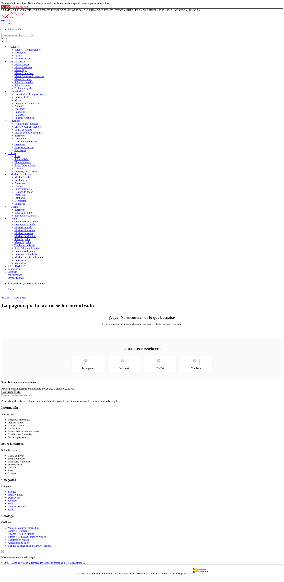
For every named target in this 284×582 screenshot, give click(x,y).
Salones (15, 46)
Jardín (14, 218)
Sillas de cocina (22, 85)
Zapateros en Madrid (18, 539)
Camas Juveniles (23, 129)
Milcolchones (15, 274)
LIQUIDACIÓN (17, 266)
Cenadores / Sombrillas (26, 254)
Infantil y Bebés (29, 141)
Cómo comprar (16, 455)
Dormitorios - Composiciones (29, 94)
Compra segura (16, 425)
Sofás (13, 153)
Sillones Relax (21, 159)
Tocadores (19, 109)
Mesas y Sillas (18, 61)
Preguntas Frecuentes (19, 419)
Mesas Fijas (20, 70)
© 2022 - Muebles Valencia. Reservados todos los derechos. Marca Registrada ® (43, 562)
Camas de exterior (23, 260)
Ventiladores (20, 263)
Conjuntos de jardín (24, 224)
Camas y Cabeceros (24, 97)
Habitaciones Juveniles (26, 123)
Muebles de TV (22, 58)
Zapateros (19, 183)
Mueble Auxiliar (22, 177)
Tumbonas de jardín (24, 245)
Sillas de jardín (22, 239)
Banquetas (19, 111)
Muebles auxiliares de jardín (29, 257)
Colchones (19, 114)
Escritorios (19, 135)
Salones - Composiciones (27, 49)
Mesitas (18, 100)
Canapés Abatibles (24, 117)
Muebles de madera (24, 230)
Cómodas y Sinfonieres (26, 103)
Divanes (18, 168)
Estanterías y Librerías (25, 215)
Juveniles (15, 120)
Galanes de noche (23, 191)
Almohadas (20, 150)
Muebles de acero (23, 233)
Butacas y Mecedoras (25, 171)
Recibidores (20, 180)
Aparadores (20, 52)
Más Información (19, 6)
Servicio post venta (18, 437)
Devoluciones (15, 464)
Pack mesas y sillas (24, 88)
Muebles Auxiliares (21, 174)
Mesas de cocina (23, 79)
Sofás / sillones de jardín (27, 248)
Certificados (14, 428)
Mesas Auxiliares (23, 67)
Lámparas (19, 197)
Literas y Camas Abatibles (28, 126)
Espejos (18, 186)
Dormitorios (17, 91)
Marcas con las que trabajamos (24, 431)
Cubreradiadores (23, 189)
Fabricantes (14, 269)
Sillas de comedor (23, 82)
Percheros (19, 194)
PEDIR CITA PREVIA (13, 297)
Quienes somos (16, 422)
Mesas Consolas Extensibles (29, 76)
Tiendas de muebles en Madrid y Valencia (29, 545)
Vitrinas (18, 55)
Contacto (12, 272)
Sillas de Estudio (23, 212)
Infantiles (22, 138)
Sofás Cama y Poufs (25, 165)
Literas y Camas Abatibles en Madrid (27, 536)
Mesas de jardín (22, 242)
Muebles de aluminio (25, 236)
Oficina (14, 206)
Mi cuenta (13, 467)
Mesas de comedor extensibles (23, 528)
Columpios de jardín (25, 251)
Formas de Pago (16, 458)
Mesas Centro (21, 64)
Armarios (19, 106)
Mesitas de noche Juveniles (28, 132)
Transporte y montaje (19, 461)
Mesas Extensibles (24, 73)
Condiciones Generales (20, 434)
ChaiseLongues (22, 162)
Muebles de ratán (23, 227)
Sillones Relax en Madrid (21, 533)
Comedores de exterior (26, 221)
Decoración (20, 200)
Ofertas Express (16, 277)
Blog (10, 470)
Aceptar (5, 6)
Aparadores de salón (18, 542)
